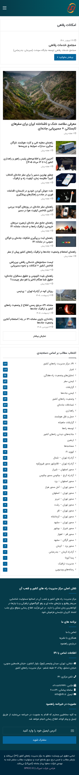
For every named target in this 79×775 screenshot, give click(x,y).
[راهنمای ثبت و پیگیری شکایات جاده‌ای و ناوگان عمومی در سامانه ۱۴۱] (66, 241)
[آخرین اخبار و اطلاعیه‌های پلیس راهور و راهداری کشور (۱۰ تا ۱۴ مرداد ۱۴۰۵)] (66, 164)
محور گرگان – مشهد (64, 540)
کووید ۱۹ (70, 452)
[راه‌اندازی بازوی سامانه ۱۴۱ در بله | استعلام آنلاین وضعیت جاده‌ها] (66, 323)
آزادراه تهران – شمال (63, 458)
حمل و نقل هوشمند (64, 417)
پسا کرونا (69, 558)
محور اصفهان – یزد (64, 481)
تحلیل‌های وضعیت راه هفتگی (59, 375)
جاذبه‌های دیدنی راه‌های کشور (59, 434)
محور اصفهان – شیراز (63, 470)
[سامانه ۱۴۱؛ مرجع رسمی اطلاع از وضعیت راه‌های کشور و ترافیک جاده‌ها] (66, 309)
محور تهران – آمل (59, 487)
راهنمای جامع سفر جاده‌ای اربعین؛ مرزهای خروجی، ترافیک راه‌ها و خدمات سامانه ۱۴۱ (31, 224)
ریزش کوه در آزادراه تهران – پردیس (35, 291)
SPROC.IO (29, 768)
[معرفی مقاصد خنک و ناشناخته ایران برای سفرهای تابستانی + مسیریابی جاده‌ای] (39, 95)
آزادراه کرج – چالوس (56, 475)
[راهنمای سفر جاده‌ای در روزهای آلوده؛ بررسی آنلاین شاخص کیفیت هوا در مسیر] (66, 212)
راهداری (70, 411)
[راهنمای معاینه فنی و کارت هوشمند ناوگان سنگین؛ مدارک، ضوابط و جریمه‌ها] (66, 147)
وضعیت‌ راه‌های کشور (63, 399)
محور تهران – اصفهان (63, 493)
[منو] (4, 9)
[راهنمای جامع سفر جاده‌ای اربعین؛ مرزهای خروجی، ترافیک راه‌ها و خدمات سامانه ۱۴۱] (66, 227)
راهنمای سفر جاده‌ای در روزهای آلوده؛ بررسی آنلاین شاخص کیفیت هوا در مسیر (30, 209)
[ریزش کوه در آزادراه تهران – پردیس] (66, 295)
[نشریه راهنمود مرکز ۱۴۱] (71, 8)
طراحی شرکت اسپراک (45, 768)
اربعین (70, 440)
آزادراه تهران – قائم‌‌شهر (55, 464)
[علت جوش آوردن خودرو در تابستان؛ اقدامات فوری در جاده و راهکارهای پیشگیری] (66, 196)
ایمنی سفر (69, 381)
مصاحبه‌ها (69, 446)
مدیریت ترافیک (66, 564)
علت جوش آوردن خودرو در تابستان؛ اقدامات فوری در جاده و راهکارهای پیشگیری (30, 193)
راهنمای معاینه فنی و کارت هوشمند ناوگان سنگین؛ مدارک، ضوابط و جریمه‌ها (31, 144)
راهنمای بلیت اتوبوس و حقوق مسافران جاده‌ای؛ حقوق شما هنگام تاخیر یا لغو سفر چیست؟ (28, 278)
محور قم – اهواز (66, 534)
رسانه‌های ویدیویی (64, 570)
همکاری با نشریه (67, 638)
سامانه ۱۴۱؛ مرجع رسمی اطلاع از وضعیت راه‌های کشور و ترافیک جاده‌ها (28, 307)
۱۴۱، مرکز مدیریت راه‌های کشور (58, 364)
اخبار (71, 370)
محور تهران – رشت (64, 505)
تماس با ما (71, 632)
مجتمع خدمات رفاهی (62, 45)
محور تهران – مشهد (64, 522)
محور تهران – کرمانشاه (62, 517)
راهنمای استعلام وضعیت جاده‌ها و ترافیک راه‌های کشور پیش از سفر (41, 252)
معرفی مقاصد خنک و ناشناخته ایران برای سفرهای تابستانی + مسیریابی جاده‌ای (43, 126)
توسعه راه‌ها (68, 428)
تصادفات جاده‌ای (65, 405)
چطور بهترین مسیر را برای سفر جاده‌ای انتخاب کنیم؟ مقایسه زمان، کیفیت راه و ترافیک (29, 177)
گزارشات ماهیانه (66, 422)
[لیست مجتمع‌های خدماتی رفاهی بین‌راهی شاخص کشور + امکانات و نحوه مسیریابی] (66, 265)
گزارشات (70, 387)
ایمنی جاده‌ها (67, 393)
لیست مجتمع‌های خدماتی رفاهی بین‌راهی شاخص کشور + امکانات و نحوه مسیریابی (31, 264)
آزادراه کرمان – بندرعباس (61, 552)
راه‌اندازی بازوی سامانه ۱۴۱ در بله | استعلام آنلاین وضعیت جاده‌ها (28, 321)
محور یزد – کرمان (65, 546)
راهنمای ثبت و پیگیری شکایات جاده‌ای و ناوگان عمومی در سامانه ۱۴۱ (29, 240)
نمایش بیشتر (39, 336)
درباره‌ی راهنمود (68, 644)
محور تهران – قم (65, 511)
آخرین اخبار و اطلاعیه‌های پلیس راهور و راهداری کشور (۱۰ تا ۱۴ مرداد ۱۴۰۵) (28, 160)
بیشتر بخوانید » (65, 57)
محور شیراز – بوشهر (64, 528)
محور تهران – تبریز (64, 499)
